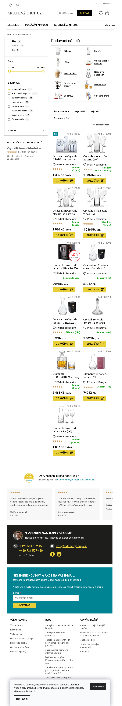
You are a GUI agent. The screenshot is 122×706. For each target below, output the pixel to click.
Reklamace (15, 630)
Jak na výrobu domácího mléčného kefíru (56, 651)
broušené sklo (21, 89)
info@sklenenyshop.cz (71, 546)
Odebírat (24, 605)
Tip (15, 50)
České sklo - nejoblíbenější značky (92, 626)
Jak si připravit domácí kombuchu (55, 634)
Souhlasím (98, 686)
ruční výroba (20, 102)
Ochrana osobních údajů (21, 638)
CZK (96, 4)
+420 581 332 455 (31, 546)
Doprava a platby (18, 651)
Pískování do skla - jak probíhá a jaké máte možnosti (94, 634)
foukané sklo (20, 119)
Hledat (84, 13)
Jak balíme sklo (87, 640)
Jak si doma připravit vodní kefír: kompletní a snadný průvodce (57, 643)
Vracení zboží (16, 625)
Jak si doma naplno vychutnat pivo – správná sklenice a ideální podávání (59, 670)
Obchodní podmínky (19, 647)
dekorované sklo (22, 98)
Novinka (17, 45)
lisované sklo (20, 115)
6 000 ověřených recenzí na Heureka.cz (76, 479)
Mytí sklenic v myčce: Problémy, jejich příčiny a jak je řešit (59, 660)
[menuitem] (13, 25)
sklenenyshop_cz (59, 554)
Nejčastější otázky (18, 643)
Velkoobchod (16, 634)
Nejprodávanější (61, 118)
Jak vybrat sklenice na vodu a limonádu (59, 626)
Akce (16, 41)
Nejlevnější (80, 111)
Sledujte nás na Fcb (52, 554)
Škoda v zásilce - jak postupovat (89, 645)
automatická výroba (24, 93)
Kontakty (84, 651)
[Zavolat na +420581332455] (11, 3)
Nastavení (22, 698)
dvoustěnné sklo (22, 110)
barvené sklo (19, 106)
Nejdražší (95, 111)
